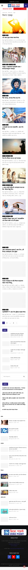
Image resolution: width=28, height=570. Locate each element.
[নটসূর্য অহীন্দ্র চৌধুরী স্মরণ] (4, 438)
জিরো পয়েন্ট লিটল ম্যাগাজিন (13, 428)
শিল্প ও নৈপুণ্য (11, 64)
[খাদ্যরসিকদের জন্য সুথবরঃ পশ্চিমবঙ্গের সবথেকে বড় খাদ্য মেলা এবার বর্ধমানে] (6, 335)
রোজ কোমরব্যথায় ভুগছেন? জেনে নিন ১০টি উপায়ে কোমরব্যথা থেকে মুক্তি (13, 250)
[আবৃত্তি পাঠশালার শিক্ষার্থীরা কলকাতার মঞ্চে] (4, 484)
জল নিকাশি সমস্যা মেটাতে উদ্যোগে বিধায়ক (10, 409)
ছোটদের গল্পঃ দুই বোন (12, 517)
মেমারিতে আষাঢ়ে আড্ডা (13, 490)
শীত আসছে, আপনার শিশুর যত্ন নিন (11, 98)
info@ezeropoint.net (14, 544)
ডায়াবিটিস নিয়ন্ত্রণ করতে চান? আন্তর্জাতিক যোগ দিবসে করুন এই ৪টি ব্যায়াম (13, 219)
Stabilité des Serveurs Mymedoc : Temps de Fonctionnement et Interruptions (13, 388)
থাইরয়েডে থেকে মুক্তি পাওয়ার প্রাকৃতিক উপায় (17, 420)
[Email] (18, 557)
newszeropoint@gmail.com (17, 548)
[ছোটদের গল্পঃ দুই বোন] (4, 519)
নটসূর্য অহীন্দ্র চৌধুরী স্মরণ (13, 436)
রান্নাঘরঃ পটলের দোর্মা (14, 366)
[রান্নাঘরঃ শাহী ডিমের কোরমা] (6, 359)
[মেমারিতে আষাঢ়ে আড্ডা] (4, 492)
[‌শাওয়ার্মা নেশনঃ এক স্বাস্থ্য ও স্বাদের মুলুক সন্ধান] (6, 351)
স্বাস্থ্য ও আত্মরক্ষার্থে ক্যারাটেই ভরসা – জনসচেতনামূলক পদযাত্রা (12, 68)
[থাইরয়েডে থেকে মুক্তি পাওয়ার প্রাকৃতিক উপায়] (4, 422)
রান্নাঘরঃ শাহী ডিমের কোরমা (15, 357)
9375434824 (14, 545)
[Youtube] (13, 557)
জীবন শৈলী (4, 35)
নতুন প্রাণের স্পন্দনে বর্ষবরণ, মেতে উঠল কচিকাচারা (17, 474)
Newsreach (24, 564)
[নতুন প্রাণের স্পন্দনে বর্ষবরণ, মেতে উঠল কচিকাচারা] (4, 476)
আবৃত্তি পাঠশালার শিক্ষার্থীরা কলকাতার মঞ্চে (16, 482)
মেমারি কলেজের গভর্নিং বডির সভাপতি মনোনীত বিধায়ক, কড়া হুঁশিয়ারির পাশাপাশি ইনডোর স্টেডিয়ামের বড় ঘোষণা (12, 393)
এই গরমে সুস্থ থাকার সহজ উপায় (10, 37)
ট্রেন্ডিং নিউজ (8, 155)
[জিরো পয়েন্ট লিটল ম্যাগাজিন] (4, 430)
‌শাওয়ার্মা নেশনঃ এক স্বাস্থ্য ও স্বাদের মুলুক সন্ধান (17, 463)
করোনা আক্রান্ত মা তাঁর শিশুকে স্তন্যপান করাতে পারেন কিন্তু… (12, 282)
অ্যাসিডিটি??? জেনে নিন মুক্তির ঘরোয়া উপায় (13, 312)
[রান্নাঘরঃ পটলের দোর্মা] (6, 367)
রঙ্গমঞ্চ (7, 64)
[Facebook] (9, 557)
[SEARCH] (24, 376)
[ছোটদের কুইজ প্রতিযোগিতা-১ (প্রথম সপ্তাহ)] (4, 511)
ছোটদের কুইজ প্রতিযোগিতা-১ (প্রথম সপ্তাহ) (17, 509)
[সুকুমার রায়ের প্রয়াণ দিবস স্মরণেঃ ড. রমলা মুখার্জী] (4, 503)
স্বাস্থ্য (7, 35)
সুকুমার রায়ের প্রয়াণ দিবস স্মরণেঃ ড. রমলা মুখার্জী (17, 501)
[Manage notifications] (24, 566)
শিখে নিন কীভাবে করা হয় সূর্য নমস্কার (11, 158)
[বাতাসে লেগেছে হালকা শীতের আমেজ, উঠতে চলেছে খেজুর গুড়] (6, 343)
